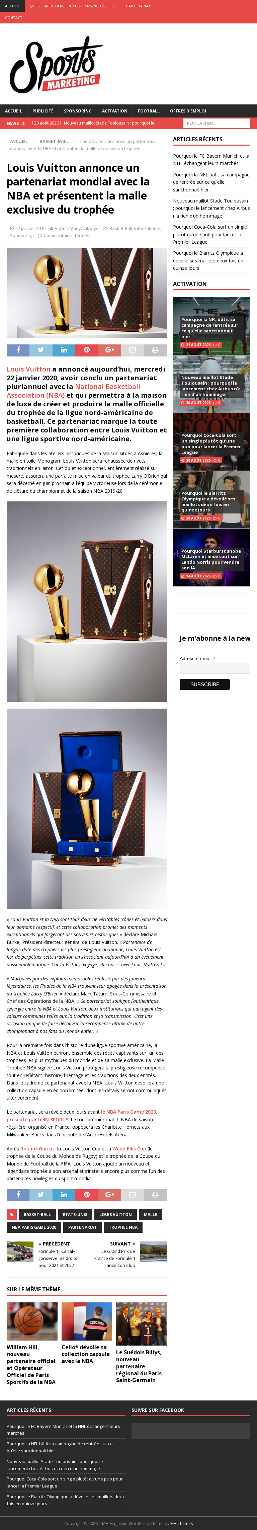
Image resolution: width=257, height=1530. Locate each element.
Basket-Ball (120, 228)
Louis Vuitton (29, 369)
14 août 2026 (198, 576)
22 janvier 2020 (30, 228)
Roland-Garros (37, 1148)
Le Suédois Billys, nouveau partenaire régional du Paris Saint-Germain (139, 1366)
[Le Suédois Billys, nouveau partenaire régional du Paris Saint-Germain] (141, 1324)
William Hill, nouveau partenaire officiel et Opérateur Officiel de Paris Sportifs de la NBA (31, 1365)
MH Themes (181, 1523)
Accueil (13, 111)
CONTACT (13, 17)
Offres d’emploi (188, 111)
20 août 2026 (198, 402)
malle (150, 1214)
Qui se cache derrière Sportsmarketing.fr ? (73, 5)
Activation (114, 111)
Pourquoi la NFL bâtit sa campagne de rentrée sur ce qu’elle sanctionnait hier (211, 182)
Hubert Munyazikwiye (77, 228)
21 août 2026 (198, 344)
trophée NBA (123, 1227)
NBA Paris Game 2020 (34, 1227)
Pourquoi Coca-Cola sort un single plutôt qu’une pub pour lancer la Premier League (210, 234)
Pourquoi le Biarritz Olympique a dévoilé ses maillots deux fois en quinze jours (208, 260)
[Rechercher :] (216, 122)
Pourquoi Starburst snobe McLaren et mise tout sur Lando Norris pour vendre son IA (211, 559)
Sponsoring (78, 111)
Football (149, 111)
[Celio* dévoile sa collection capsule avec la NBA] (87, 1321)
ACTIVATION (190, 284)
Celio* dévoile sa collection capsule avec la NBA (86, 1354)
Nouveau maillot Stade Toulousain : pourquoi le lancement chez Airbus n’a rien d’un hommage (211, 208)
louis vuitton (115, 1214)
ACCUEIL (12, 5)
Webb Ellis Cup (129, 1148)
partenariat (82, 1227)
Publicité (43, 111)
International (147, 228)
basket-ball (37, 1214)
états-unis (75, 1214)
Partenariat (138, 5)
